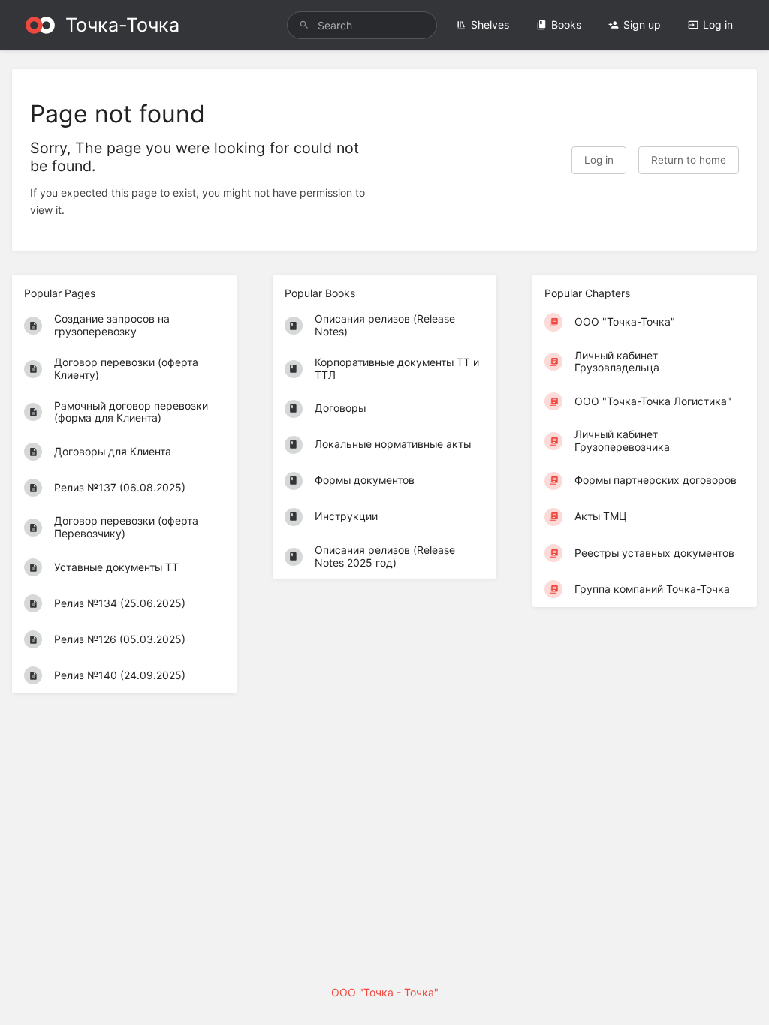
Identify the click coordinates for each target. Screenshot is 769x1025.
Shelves (490, 24)
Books (566, 24)
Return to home (688, 160)
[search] (362, 25)
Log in (718, 24)
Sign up (642, 24)
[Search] (304, 25)
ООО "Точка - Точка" (385, 992)
